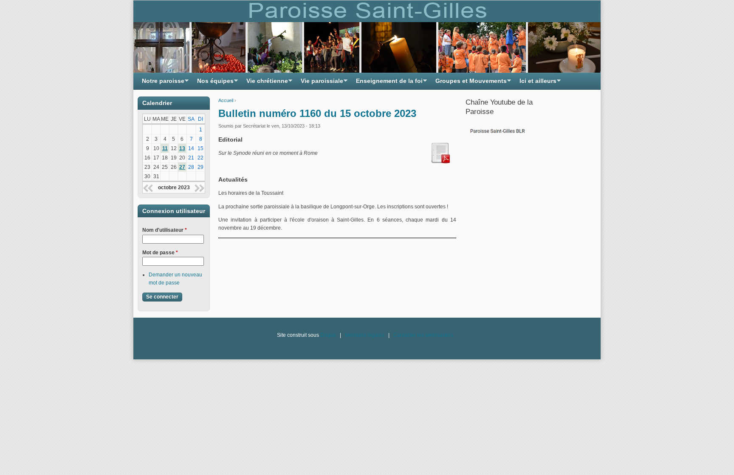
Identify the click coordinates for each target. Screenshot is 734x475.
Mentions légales (364, 335)
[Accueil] (367, 36)
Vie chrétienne (265, 83)
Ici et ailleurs (535, 83)
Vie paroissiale (319, 83)
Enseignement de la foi (387, 83)
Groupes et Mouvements (469, 83)
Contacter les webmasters (423, 335)
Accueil (225, 100)
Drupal (328, 335)
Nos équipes (213, 83)
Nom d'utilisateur (164, 230)
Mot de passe (160, 253)
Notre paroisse (161, 83)
